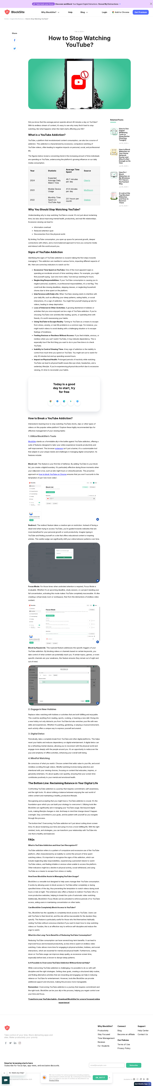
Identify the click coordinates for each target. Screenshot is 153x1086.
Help (70, 12)
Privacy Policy (54, 1080)
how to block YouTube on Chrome (53, 474)
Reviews (101, 1042)
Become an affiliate (126, 1034)
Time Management (106, 1038)
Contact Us (143, 1034)
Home (6, 19)
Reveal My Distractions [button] (108, 4)
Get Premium (141, 12)
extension (59, 448)
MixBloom (88, 190)
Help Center (143, 1030)
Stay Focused (104, 1034)
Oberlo (87, 180)
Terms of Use (123, 1044)
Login (104, 12)
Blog (83, 12)
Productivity (103, 1030)
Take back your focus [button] (44, 4)
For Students (103, 1046)
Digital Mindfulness (17, 19)
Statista (87, 200)
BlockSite (32, 441)
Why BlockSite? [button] (48, 12)
